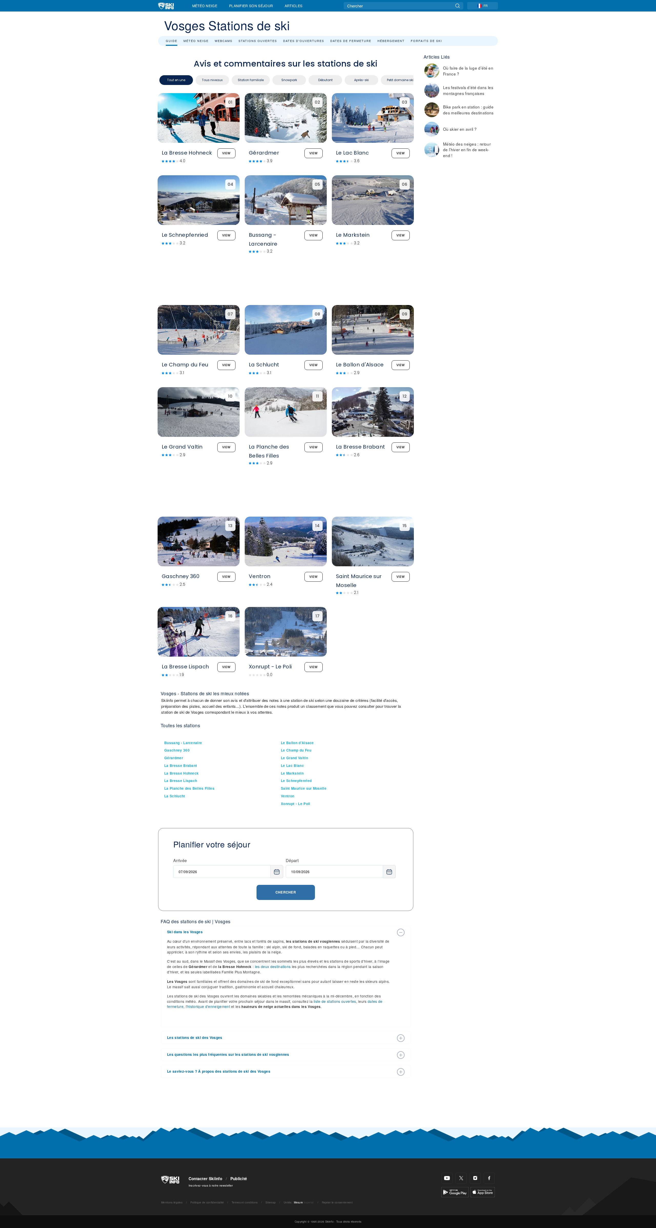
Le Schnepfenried (296, 780)
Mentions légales (171, 1202)
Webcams (223, 41)
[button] (280, 932)
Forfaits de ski (426, 41)
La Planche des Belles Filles (189, 788)
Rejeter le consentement (337, 1202)
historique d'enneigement (208, 1006)
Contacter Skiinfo (205, 1178)
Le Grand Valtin (294, 757)
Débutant (325, 80)
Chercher (285, 892)
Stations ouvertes (258, 41)
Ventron (287, 796)
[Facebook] (489, 1178)
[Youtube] (447, 1178)
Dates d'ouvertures (303, 41)
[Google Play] (455, 1191)
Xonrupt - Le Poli (295, 803)
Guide (171, 41)
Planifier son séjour (251, 5)
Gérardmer (173, 757)
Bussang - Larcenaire (183, 742)
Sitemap (270, 1202)
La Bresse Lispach (180, 780)
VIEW (226, 153)
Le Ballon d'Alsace (297, 742)
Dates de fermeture (350, 41)
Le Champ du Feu (296, 750)
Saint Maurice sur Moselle (303, 788)
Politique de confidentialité (207, 1202)
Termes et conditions (245, 1202)
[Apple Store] (482, 1191)
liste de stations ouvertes (335, 1001)
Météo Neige (205, 5)
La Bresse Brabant (180, 765)
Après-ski (361, 80)
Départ (292, 860)
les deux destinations (273, 966)
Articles (294, 5)
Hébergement (391, 41)
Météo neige (196, 41)
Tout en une (176, 80)
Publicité (238, 1178)
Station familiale (251, 80)
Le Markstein (292, 773)
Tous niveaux (212, 80)
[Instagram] (475, 1178)
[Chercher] (457, 5)
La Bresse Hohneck (181, 773)
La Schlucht (174, 796)
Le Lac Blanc (292, 765)
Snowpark (289, 80)
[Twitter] (461, 1178)
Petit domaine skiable (403, 80)
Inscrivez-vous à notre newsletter (211, 1185)
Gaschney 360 (177, 750)
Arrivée (180, 860)
